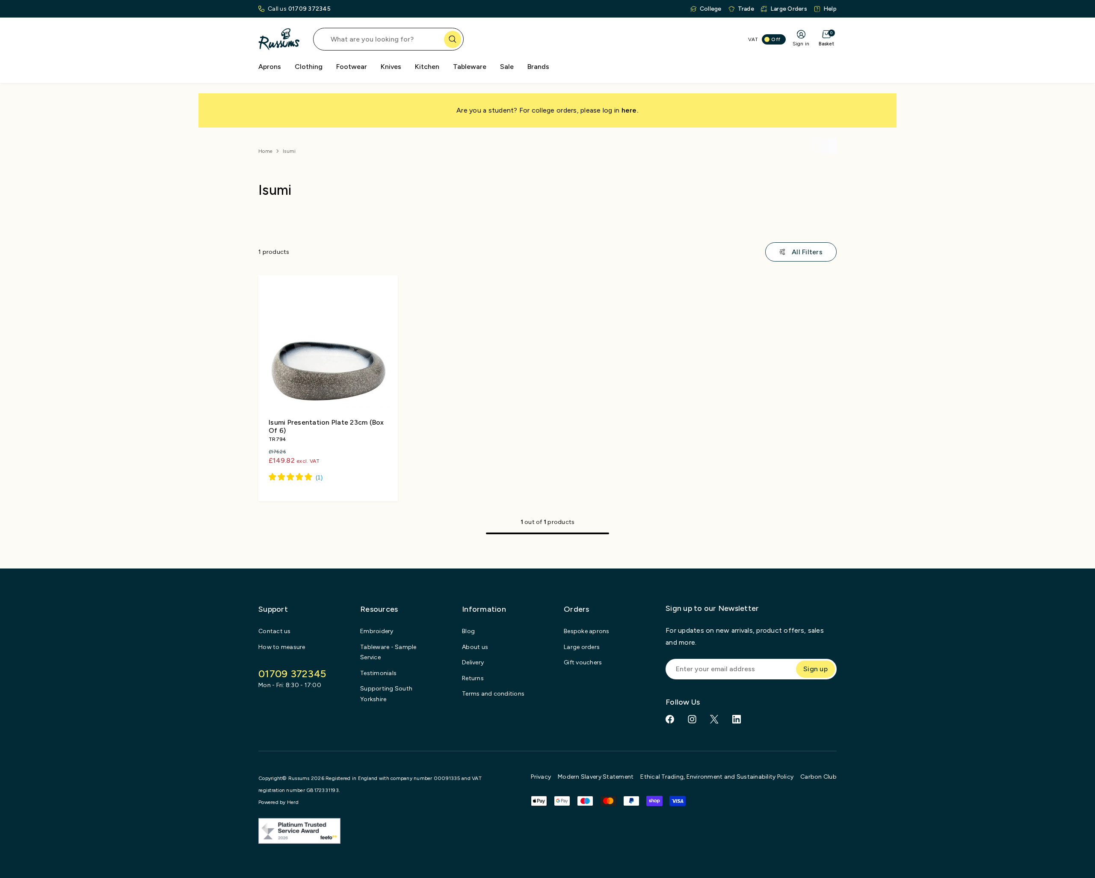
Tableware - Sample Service (388, 652)
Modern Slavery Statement (595, 776)
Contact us (274, 631)
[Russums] (278, 39)
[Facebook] (670, 719)
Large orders (582, 647)
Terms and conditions (493, 693)
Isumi (289, 151)
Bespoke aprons (587, 631)
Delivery (473, 662)
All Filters (807, 252)
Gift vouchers (583, 662)
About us (475, 647)
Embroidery (377, 631)
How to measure (281, 647)
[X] (714, 719)
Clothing (309, 67)
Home (265, 151)
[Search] (452, 39)
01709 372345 (309, 8)
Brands (538, 67)
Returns (473, 678)
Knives (391, 67)
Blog (468, 631)
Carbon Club (818, 776)
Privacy (541, 776)
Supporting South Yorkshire (386, 694)
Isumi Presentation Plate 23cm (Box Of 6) (326, 426)
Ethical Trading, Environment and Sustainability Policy (716, 776)
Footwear (351, 67)
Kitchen (427, 67)
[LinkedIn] (736, 719)
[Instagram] (692, 719)
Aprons (269, 67)
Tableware (469, 67)
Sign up (815, 669)
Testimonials (378, 673)
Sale (507, 67)
